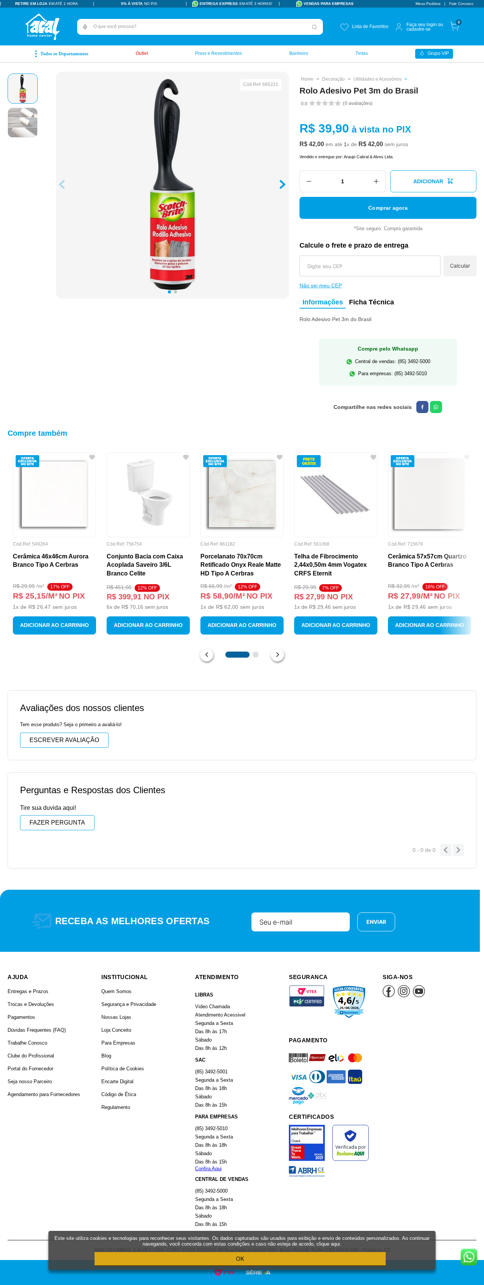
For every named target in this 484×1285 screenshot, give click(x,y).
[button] (85, 27)
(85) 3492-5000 (211, 1191)
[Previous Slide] (206, 654)
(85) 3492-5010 (211, 1128)
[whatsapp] (436, 407)
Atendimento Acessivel (220, 1015)
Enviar (376, 922)
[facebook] (422, 407)
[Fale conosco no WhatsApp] (469, 1258)
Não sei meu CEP (320, 285)
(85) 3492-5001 (211, 1071)
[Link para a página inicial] (307, 79)
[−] (308, 181)
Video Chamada (212, 1006)
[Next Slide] (277, 654)
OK (240, 1258)
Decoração (333, 79)
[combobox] (200, 27)
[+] (376, 181)
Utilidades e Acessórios (378, 79)
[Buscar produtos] (315, 26)
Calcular (460, 265)
